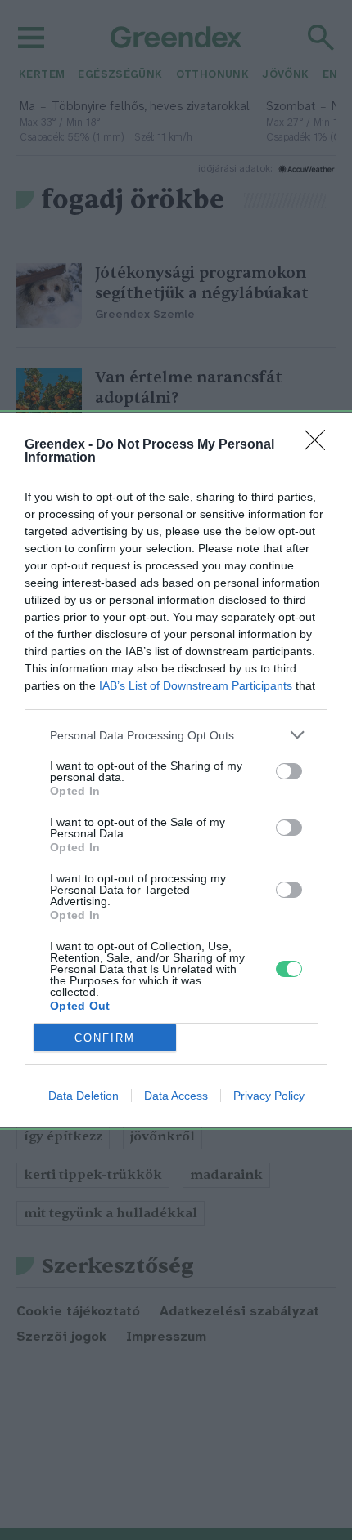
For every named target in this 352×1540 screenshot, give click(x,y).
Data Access (176, 1095)
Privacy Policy (269, 1095)
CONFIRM (104, 1038)
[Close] (320, 445)
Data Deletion (83, 1095)
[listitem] (176, 734)
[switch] (289, 771)
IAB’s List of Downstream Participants (195, 685)
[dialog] (176, 770)
